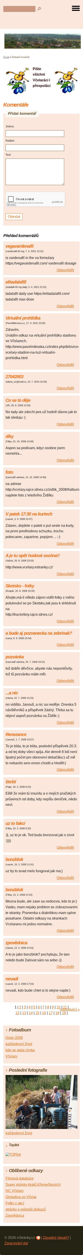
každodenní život (19, 1044)
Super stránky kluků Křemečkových (33, 1184)
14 (31, 1013)
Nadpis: (10, 140)
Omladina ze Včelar (21, 1197)
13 (24, 1013)
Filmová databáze (20, 1178)
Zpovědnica (15, 1215)
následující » (70, 1009)
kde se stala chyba (20, 1050)
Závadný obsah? (56, 1238)
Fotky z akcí (15, 1203)
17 (51, 1013)
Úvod (6, 57)
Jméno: (10, 126)
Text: (8, 154)
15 (37, 1013)
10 (58, 1007)
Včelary (11, 1056)
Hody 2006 (14, 1038)
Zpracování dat (16, 1243)
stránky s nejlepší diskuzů (26, 1209)
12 (17, 1013)
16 (44, 1013)
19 (64, 1013)
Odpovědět (65, 270)
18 (57, 1013)
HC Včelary (15, 1191)
